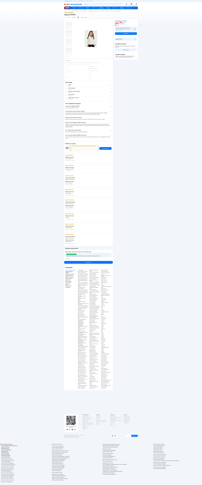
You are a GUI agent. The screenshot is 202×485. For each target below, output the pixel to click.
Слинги (91, 323)
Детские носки (103, 356)
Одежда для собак (127, 421)
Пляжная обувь (103, 298)
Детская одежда (84, 11)
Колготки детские (104, 355)
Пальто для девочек (93, 286)
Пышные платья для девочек (94, 272)
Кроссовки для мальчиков (94, 312)
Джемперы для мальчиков (82, 370)
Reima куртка (92, 345)
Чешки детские (92, 376)
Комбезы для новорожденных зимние (83, 327)
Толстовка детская (92, 347)
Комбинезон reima (93, 329)
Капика (102, 313)
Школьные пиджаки (81, 311)
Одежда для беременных (93, 322)
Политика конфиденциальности (88, 422)
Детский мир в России (67, 437)
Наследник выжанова (104, 311)
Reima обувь (103, 278)
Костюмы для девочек (93, 300)
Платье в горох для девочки (94, 308)
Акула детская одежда (104, 302)
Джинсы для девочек (93, 294)
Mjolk (102, 332)
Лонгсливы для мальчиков (82, 372)
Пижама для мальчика (81, 366)
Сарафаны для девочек (81, 287)
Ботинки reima (103, 281)
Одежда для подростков (93, 337)
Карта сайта (84, 428)
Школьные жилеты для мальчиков (81, 294)
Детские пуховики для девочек (95, 282)
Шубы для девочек (93, 276)
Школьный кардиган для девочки (82, 298)
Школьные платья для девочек (83, 282)
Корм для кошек (126, 417)
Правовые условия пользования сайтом (77, 435)
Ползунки (91, 331)
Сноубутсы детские (93, 368)
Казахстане (73, 437)
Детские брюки (92, 363)
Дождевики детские (93, 351)
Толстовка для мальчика (81, 358)
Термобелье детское (93, 355)
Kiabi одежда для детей (105, 347)
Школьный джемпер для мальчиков (82, 309)
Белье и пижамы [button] (68, 285)
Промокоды (85, 421)
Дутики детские (103, 288)
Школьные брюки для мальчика (83, 275)
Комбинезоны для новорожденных (81, 323)
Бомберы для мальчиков (82, 367)
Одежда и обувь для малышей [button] (69, 272)
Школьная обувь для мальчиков (83, 292)
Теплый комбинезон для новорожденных (82, 335)
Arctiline (102, 348)
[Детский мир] (73, 4)
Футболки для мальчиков (82, 354)
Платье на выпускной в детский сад (83, 317)
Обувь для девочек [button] (69, 278)
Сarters (102, 327)
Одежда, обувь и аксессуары (73, 11)
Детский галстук (104, 378)
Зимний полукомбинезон (94, 362)
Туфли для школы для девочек (82, 291)
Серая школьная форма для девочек (82, 286)
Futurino (102, 322)
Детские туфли (92, 321)
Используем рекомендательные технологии (71, 436)
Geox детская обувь (93, 385)
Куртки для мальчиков (81, 348)
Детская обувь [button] (68, 282)
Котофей (102, 301)
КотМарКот (103, 352)
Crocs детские (92, 377)
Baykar (102, 343)
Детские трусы (103, 364)
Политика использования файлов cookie (88, 424)
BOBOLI (102, 351)
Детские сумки (103, 377)
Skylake (79, 300)
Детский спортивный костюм (94, 333)
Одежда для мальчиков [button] (69, 274)
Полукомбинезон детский (94, 340)
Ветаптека (125, 422)
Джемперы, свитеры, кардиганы (94, 11)
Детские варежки (104, 368)
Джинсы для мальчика (81, 374)
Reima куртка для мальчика (82, 375)
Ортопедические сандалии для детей (106, 287)
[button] (135, 8)
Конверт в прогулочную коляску (82, 329)
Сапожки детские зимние (105, 272)
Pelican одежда (103, 323)
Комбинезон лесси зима (93, 343)
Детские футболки (93, 339)
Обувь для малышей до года (82, 336)
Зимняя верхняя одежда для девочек (94, 288)
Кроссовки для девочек (93, 315)
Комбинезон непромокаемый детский (94, 335)
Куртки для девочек (93, 304)
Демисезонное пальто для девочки (94, 270)
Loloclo (102, 326)
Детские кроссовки (93, 378)
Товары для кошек (127, 416)
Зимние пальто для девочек (82, 379)
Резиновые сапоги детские (94, 381)
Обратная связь (85, 427)
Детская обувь (92, 367)
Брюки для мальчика (81, 353)
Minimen (102, 334)
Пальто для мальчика (81, 364)
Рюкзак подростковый (104, 369)
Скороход (102, 285)
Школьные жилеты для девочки (83, 307)
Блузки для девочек (93, 303)
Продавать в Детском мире (87, 417)
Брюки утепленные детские (94, 366)
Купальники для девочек (105, 353)
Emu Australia (103, 340)
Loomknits (103, 319)
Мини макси (103, 339)
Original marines (103, 318)
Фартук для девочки (81, 288)
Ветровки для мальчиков (82, 352)
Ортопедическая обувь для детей (94, 370)
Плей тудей (103, 305)
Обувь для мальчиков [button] (69, 277)
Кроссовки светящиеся (93, 373)
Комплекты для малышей (82, 347)
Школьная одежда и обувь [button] (70, 270)
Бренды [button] (66, 284)
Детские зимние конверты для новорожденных (83, 333)
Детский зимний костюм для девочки (94, 292)
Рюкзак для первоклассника (105, 372)
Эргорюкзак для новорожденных (80, 325)
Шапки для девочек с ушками (106, 385)
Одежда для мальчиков (81, 371)
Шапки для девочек (104, 374)
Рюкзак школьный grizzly (82, 272)
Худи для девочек (92, 302)
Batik (102, 331)
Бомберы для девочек (93, 299)
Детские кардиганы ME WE (116, 11)
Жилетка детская (92, 349)
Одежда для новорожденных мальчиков (82, 338)
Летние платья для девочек (94, 298)
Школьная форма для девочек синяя (82, 281)
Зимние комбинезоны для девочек (82, 383)
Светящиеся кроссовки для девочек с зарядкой (94, 317)
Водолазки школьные (81, 310)
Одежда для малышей (81, 315)
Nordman (91, 374)
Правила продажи (85, 420)
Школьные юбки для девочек (82, 279)
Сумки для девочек (104, 386)
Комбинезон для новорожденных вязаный (82, 342)
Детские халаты (103, 360)
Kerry (102, 315)
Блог (111, 424)
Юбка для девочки (81, 380)
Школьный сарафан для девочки (83, 305)
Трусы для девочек (104, 357)
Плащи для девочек (93, 346)
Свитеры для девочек (93, 278)
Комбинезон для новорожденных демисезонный (83, 346)
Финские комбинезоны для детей (94, 342)
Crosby (102, 335)
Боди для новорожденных (82, 319)
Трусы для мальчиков (104, 361)
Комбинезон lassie (93, 336)
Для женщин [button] (67, 280)
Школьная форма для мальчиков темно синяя (83, 304)
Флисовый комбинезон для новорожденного (82, 340)
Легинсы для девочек (93, 274)
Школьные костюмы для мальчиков (82, 296)
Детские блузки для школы (82, 276)
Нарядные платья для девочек (82, 376)
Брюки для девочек (93, 296)
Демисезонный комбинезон (94, 326)
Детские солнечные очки (105, 382)
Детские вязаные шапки (105, 381)
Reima (102, 307)
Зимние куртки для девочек (94, 290)
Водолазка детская (93, 350)
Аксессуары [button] (67, 287)
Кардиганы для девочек (81, 386)
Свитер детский (92, 364)
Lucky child (103, 344)
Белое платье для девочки (94, 295)
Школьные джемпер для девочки (82, 302)
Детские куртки (92, 330)
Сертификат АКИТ (86, 426)
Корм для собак (126, 420)
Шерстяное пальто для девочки (95, 307)
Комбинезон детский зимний (94, 327)
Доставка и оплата (85, 416)
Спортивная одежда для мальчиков (81, 350)
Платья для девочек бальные (82, 385)
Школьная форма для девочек (82, 271)
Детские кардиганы (105, 11)
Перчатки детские (104, 376)
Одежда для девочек (93, 273)
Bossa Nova (103, 328)
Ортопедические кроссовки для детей (105, 276)
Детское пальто (92, 358)
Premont (102, 336)
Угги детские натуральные (94, 386)
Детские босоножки (104, 282)
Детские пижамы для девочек (94, 277)
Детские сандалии (104, 277)
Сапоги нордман (92, 372)
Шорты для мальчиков (81, 368)
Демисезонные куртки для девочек (94, 280)
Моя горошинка (80, 344)
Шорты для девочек (93, 289)
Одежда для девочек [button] (69, 275)
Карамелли (103, 338)
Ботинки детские (104, 292)
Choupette (103, 310)
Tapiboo (91, 382)
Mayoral (102, 314)
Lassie (102, 309)
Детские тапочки (92, 380)
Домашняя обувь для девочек (94, 318)
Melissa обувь (103, 291)
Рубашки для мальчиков (82, 360)
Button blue (103, 317)
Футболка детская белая (93, 359)
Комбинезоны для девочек (94, 283)
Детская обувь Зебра (104, 271)
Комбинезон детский (93, 325)
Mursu (102, 297)
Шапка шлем (103, 373)
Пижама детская (103, 359)
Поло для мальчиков (81, 361)
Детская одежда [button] (68, 281)
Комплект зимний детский (94, 354)
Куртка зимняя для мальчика (82, 356)
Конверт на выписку (81, 314)
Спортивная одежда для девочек (95, 284)
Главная (65, 11)
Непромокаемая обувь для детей (105, 295)
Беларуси (77, 437)
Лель (102, 330)
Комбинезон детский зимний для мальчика (82, 363)
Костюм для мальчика (81, 357)
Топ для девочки (103, 365)
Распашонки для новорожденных (80, 321)
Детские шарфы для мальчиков (106, 380)
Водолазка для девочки (93, 311)
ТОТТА (102, 349)
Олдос (102, 306)
